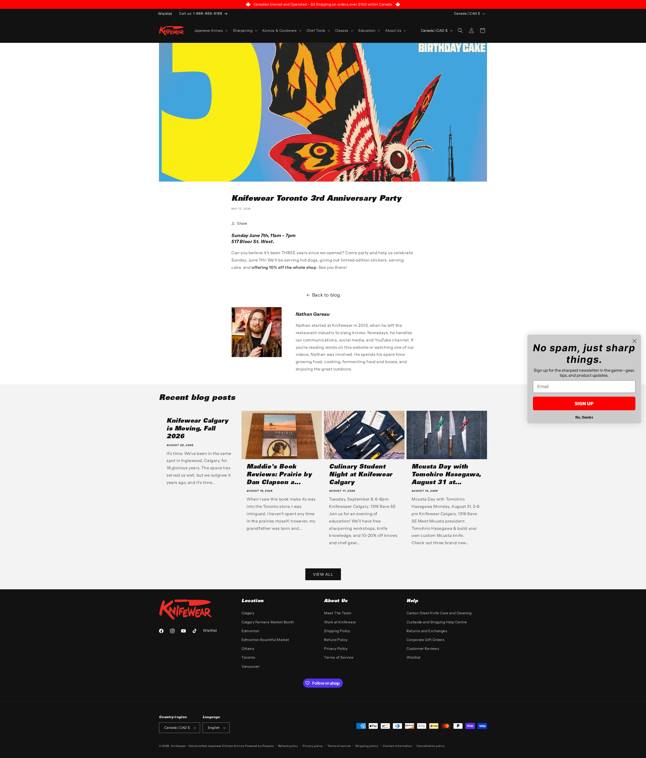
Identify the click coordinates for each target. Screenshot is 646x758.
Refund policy (288, 746)
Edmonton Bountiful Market (265, 639)
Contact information (397, 746)
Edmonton (250, 631)
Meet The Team (338, 613)
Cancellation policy (431, 746)
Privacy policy (313, 746)
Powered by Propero (259, 746)
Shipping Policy (337, 631)
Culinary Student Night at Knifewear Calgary (360, 475)
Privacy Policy (335, 648)
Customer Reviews (423, 648)
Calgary (247, 613)
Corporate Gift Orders (426, 639)
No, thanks (584, 417)
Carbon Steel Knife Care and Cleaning (439, 613)
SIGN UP (584, 403)
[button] (210, 30)
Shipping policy (367, 746)
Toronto (248, 657)
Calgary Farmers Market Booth (267, 622)
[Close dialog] (634, 341)
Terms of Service (339, 657)
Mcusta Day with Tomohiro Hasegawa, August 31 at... (446, 475)
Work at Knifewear (340, 622)
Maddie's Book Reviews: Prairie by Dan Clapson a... (279, 475)
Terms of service (339, 746)
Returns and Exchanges (427, 631)
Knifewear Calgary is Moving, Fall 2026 (197, 429)
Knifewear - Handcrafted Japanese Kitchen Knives (207, 746)
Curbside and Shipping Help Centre (437, 622)
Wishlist (414, 657)
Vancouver (250, 666)
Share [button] (242, 223)
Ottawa (247, 648)
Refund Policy (336, 639)
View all (323, 574)
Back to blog (326, 295)
